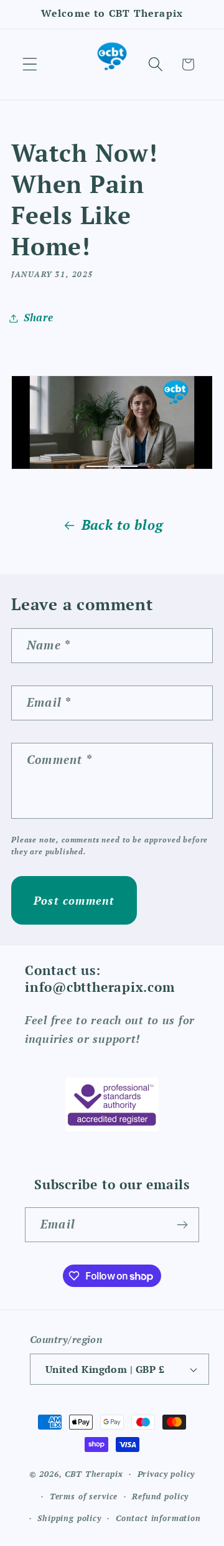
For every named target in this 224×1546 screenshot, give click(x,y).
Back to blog (122, 525)
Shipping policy (69, 1518)
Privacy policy (166, 1473)
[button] (30, 64)
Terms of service (84, 1496)
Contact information (158, 1518)
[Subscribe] (182, 1224)
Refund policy (160, 1496)
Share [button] (39, 317)
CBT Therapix (94, 1473)
